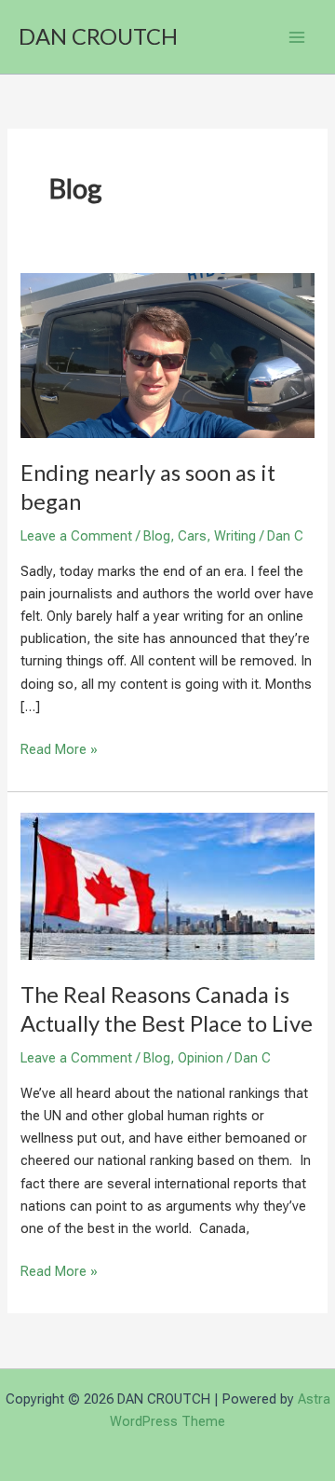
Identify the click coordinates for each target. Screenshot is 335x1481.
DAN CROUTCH (98, 36)
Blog (156, 536)
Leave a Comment (76, 536)
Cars (192, 536)
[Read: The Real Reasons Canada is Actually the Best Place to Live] (167, 885)
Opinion (200, 1057)
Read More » (59, 750)
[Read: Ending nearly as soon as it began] (167, 354)
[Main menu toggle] (296, 37)
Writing (235, 536)
